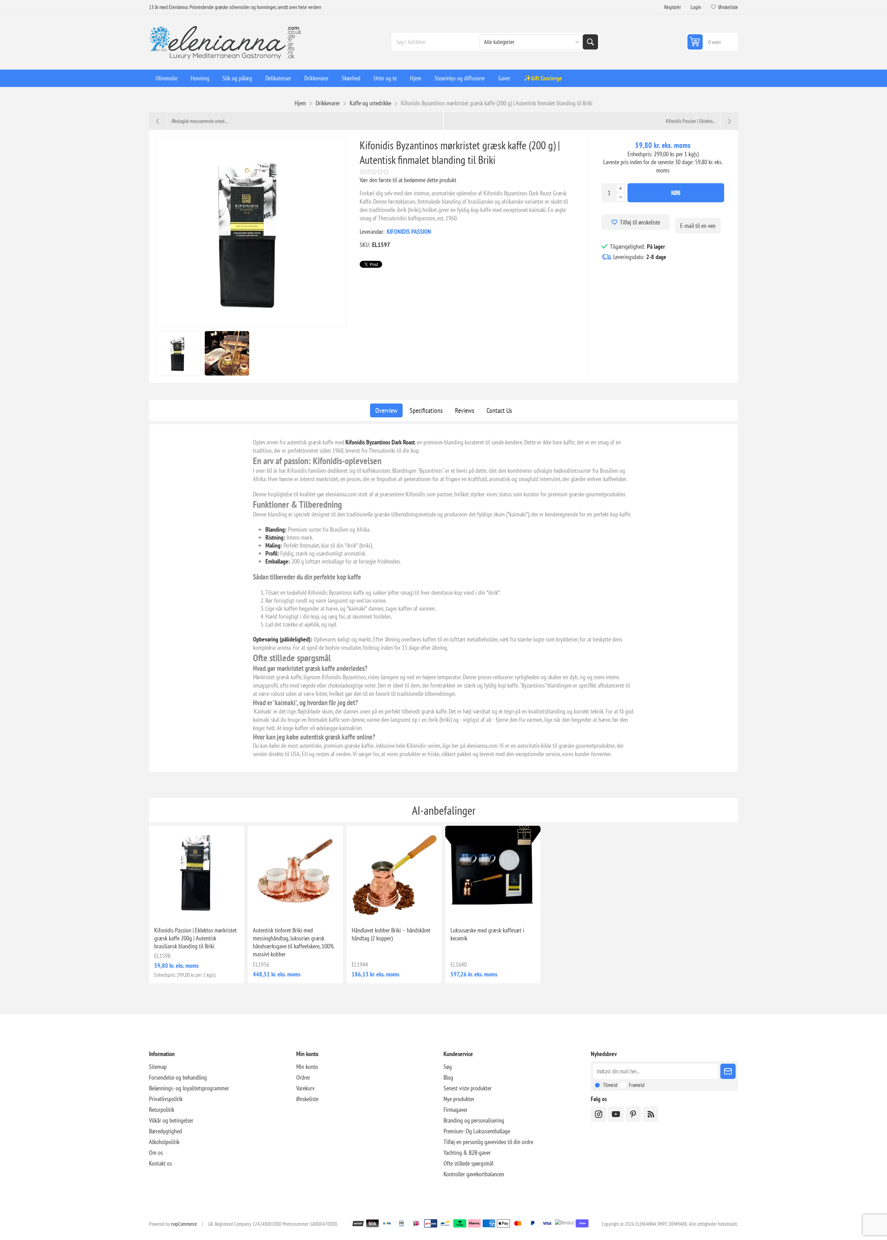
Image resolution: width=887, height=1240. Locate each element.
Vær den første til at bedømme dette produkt (408, 180)
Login (696, 6)
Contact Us (499, 410)
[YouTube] (616, 1114)
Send (728, 1071)
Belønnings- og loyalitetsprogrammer (189, 1088)
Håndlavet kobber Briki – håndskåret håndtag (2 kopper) (391, 934)
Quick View (181, 910)
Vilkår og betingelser (171, 1120)
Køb (675, 193)
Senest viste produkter (468, 1088)
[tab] (386, 410)
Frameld (636, 1084)
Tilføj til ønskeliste (640, 222)
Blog (448, 1077)
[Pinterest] (633, 1114)
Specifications (426, 410)
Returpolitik (161, 1110)
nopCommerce (184, 1224)
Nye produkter (459, 1099)
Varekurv (305, 1088)
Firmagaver (455, 1110)
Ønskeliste (307, 1099)
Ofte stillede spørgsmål (468, 1163)
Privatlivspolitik (166, 1099)
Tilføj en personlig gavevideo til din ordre (488, 1142)
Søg (590, 42)
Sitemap (158, 1067)
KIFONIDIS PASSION (409, 232)
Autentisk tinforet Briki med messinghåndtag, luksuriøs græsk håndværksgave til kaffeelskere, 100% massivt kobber (293, 942)
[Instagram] (598, 1114)
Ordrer (303, 1077)
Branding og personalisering (474, 1120)
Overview (386, 410)
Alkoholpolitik (164, 1142)
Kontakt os (160, 1163)
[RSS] (650, 1114)
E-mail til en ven (697, 226)
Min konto (307, 1067)
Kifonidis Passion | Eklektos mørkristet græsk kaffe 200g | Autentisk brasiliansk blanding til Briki (195, 938)
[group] (196, 873)
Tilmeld (610, 1084)
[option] (178, 353)
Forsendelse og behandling (178, 1077)
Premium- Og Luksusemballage (477, 1131)
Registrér (672, 6)
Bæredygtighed (165, 1131)
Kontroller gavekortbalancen (474, 1174)
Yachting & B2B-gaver (467, 1153)
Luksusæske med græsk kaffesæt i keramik (487, 934)
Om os (156, 1153)
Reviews (464, 410)
